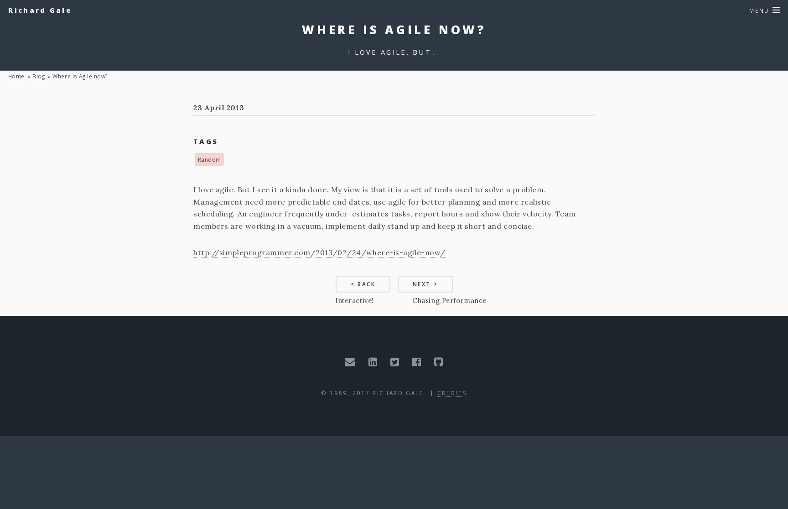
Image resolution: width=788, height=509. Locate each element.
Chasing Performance (449, 300)
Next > (425, 284)
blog (38, 76)
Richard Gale (40, 10)
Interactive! (354, 300)
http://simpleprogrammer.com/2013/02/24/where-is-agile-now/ (319, 252)
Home (16, 76)
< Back (363, 284)
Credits (452, 392)
